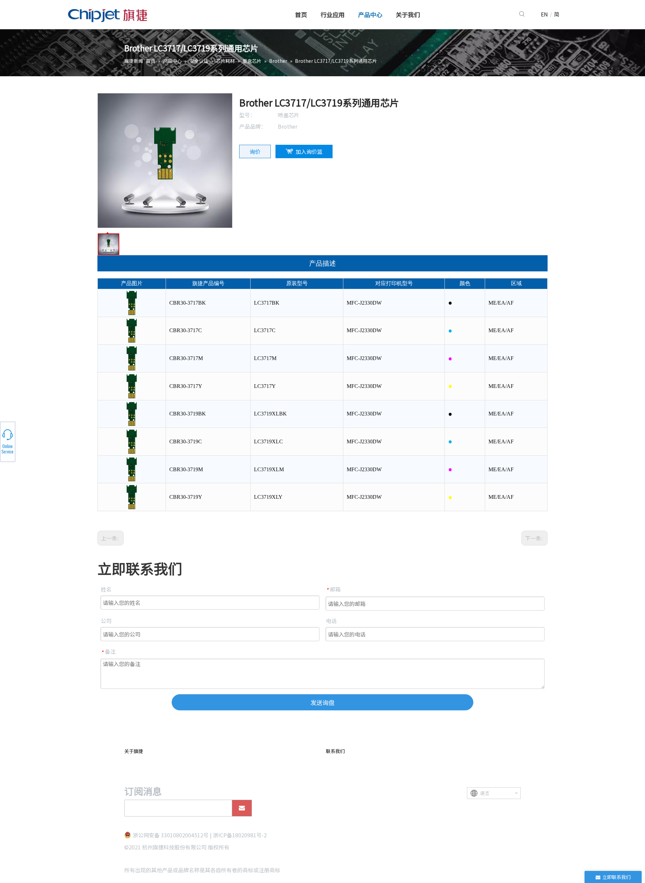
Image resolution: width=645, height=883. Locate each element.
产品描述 (322, 263)
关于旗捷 (133, 751)
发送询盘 (322, 702)
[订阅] (242, 808)
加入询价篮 (309, 151)
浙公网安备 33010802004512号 (171, 835)
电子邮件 (77, 443)
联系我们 (335, 751)
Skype (76, 439)
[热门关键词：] (522, 14)
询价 (255, 151)
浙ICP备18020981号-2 (240, 835)
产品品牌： (252, 126)
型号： (247, 115)
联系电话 (77, 441)
